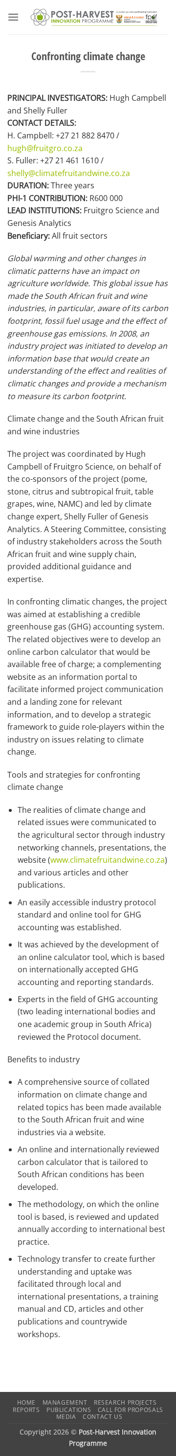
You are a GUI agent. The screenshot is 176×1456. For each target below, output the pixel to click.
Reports (26, 1410)
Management (65, 1402)
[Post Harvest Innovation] (93, 17)
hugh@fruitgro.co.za (45, 148)
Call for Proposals (130, 1410)
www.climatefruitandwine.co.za (107, 859)
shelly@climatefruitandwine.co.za (68, 173)
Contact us (102, 1416)
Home (26, 1402)
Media (66, 1416)
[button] (13, 17)
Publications (68, 1410)
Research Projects (125, 1402)
